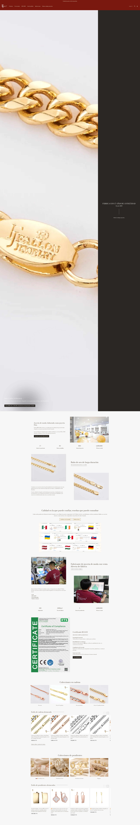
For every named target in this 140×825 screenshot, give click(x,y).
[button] (135, 6)
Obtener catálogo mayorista (47, 6)
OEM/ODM (23, 6)
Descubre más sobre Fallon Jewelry (41, 436)
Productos (11, 6)
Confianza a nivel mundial (65, 519)
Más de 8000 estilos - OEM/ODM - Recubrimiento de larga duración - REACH (19, 405)
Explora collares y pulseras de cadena (38, 744)
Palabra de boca (77, 519)
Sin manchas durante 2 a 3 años (79, 465)
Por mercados (17, 6)
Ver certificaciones (77, 657)
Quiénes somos (38, 6)
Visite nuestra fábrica (76, 569)
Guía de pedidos (30, 6)
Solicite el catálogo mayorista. (119, 217)
